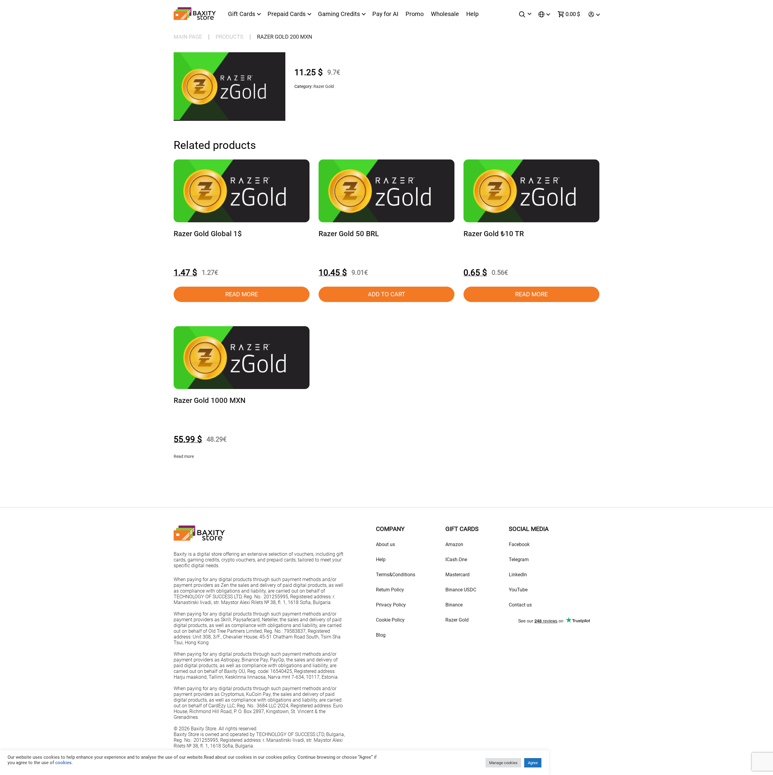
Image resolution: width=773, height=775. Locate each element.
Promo (415, 14)
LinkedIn (518, 574)
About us (385, 544)
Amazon (454, 544)
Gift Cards (241, 14)
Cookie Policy (390, 620)
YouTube (518, 590)
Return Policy (390, 590)
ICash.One (456, 559)
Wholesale (445, 14)
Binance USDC (460, 590)
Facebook (519, 544)
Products (229, 37)
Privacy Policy (391, 605)
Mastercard (457, 574)
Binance (454, 605)
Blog (381, 635)
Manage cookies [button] (503, 763)
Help (472, 14)
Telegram (519, 559)
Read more (241, 294)
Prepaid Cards (287, 14)
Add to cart (386, 294)
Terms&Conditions (395, 574)
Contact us (520, 605)
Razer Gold (323, 86)
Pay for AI (385, 14)
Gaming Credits (339, 14)
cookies (63, 762)
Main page (188, 37)
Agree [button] (533, 763)
